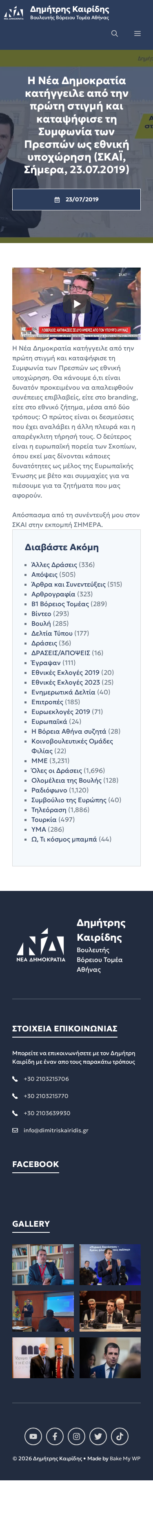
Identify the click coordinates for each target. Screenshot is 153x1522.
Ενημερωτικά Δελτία (63, 692)
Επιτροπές (47, 702)
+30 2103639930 (47, 1113)
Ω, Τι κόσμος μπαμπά (64, 839)
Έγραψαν (46, 662)
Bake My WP (125, 1458)
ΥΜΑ (38, 829)
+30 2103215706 (46, 1078)
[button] (114, 33)
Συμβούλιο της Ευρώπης (68, 800)
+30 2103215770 (46, 1096)
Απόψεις (44, 574)
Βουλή (41, 623)
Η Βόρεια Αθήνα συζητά (68, 731)
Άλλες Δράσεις (54, 564)
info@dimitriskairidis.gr (56, 1130)
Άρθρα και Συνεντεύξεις (68, 584)
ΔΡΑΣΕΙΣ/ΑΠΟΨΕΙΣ (60, 653)
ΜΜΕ (39, 761)
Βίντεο (41, 613)
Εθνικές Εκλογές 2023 (65, 682)
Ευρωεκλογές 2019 (60, 711)
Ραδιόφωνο (49, 790)
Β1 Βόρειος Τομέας (60, 604)
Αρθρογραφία (53, 594)
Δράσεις (44, 643)
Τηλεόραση (49, 810)
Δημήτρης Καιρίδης (69, 9)
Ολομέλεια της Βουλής (66, 780)
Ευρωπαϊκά (49, 721)
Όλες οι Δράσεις (56, 770)
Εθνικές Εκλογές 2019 (65, 672)
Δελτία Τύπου (52, 633)
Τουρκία (44, 819)
